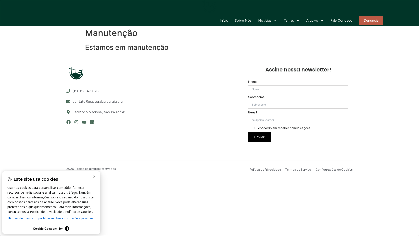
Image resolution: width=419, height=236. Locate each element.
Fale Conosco (341, 20)
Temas (289, 20)
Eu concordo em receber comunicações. (282, 128)
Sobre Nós (243, 20)
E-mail (252, 112)
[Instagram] (76, 122)
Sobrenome (256, 97)
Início (224, 20)
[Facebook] (68, 122)
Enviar (259, 137)
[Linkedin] (92, 122)
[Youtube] (84, 122)
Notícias (264, 20)
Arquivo (312, 20)
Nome (252, 81)
